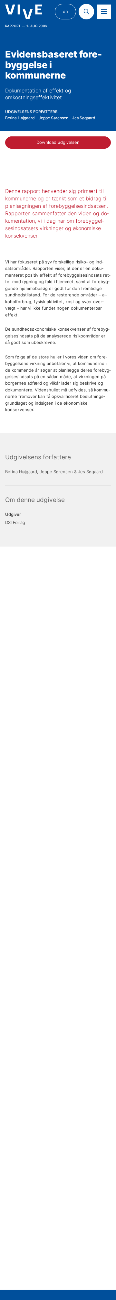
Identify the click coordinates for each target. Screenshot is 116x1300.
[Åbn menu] (104, 12)
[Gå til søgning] (86, 11)
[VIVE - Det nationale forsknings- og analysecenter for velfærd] (23, 12)
